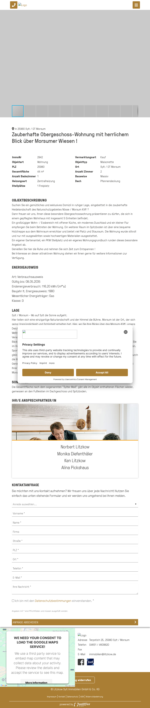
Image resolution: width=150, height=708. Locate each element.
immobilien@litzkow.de (102, 654)
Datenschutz (72, 696)
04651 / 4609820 (99, 645)
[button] (135, 13)
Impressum (52, 696)
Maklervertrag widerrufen (75, 680)
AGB (82, 696)
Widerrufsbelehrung (94, 696)
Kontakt (62, 696)
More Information (36, 682)
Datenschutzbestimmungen (53, 600)
